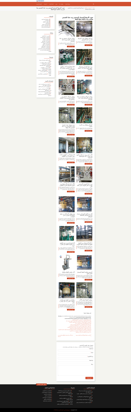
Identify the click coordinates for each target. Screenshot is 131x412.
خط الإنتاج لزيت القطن (46, 44)
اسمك (91, 352)
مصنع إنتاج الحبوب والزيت (45, 27)
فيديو (56, 4)
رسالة (92, 364)
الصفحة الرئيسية (39, 4)
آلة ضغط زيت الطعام (46, 21)
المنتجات (45, 4)
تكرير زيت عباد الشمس (46, 35)
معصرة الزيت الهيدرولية (46, 41)
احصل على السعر (88, 45)
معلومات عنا (61, 4)
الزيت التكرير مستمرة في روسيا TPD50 (64, 390)
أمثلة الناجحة (51, 4)
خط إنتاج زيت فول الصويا (46, 46)
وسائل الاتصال (67, 4)
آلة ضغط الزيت (47, 20)
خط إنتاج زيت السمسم (46, 38)
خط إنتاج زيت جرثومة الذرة (45, 42)
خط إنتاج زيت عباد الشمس (45, 47)
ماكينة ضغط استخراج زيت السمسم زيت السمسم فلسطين (81, 319)
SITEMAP (55, 409)
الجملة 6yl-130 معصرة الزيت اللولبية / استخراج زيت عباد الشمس (80, 330)
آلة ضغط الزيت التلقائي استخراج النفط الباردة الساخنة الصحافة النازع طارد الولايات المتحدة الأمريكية (74, 329)
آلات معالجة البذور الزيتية (46, 19)
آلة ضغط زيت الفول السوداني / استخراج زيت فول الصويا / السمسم (80, 322)
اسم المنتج (91, 348)
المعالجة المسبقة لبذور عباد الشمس (44, 48)
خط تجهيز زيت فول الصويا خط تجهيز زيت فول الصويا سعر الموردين (80, 325)
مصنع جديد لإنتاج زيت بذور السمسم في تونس (83, 402)
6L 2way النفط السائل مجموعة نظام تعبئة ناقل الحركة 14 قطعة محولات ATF (78, 321)
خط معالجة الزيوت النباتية (45, 25)
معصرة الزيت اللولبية (46, 43)
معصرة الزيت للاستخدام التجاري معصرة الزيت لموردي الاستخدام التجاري (79, 327)
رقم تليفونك (91, 360)
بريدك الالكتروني (90, 356)
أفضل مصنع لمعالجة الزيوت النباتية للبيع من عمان (83, 323)
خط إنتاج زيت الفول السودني (45, 37)
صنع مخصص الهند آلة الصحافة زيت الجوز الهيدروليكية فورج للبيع (80, 324)
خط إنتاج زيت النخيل (46, 39)
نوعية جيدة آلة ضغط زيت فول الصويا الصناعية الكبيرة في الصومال (80, 328)
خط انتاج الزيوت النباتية (46, 24)
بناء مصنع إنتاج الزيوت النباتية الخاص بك (64, 409)
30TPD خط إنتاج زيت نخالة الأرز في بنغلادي (65, 404)
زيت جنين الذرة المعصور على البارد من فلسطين (83, 332)
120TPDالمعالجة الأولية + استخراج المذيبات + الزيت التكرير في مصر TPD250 (44, 71)
